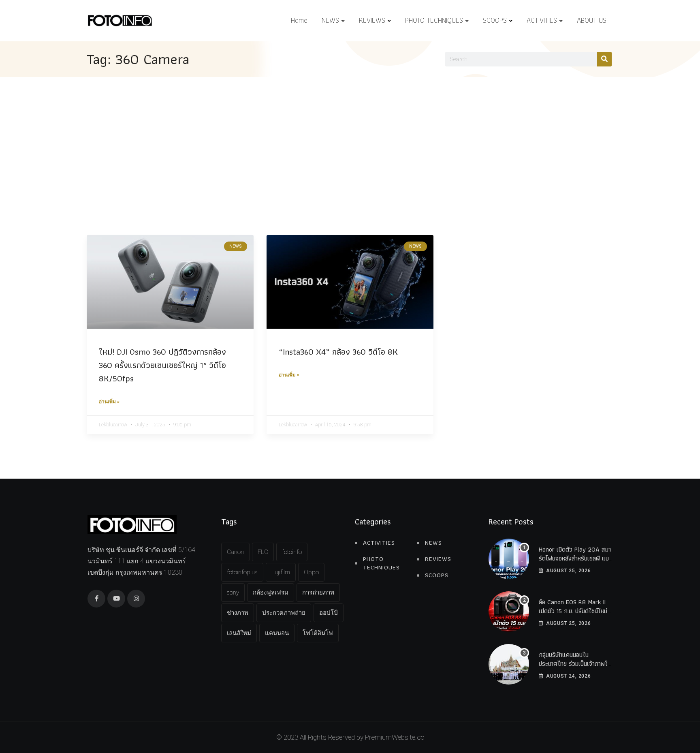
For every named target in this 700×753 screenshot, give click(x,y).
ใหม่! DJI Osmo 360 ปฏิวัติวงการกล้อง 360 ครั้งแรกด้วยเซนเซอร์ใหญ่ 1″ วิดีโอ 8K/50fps (162, 365)
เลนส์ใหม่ (239, 633)
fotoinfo (292, 552)
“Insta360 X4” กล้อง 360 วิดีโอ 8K (338, 351)
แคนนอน (277, 633)
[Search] (604, 59)
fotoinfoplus (242, 572)
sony (233, 592)
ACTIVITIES (542, 20)
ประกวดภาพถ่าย (283, 612)
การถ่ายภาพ (318, 592)
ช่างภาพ (237, 612)
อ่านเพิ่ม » (109, 401)
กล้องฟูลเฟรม (270, 592)
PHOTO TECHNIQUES (434, 20)
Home (299, 20)
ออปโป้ (328, 612)
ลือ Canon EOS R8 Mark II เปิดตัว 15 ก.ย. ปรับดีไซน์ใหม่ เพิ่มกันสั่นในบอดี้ (573, 611)
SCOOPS (495, 20)
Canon (235, 552)
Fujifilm (280, 572)
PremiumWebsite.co (394, 737)
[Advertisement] (350, 138)
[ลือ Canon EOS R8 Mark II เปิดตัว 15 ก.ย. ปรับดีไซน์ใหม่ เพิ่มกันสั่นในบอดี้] (509, 611)
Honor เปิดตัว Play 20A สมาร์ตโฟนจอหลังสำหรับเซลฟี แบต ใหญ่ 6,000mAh (575, 558)
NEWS (330, 20)
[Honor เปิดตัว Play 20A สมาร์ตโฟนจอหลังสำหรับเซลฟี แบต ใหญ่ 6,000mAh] (509, 559)
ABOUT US (591, 20)
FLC (263, 552)
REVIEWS (372, 20)
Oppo (311, 572)
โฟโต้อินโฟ (318, 633)
